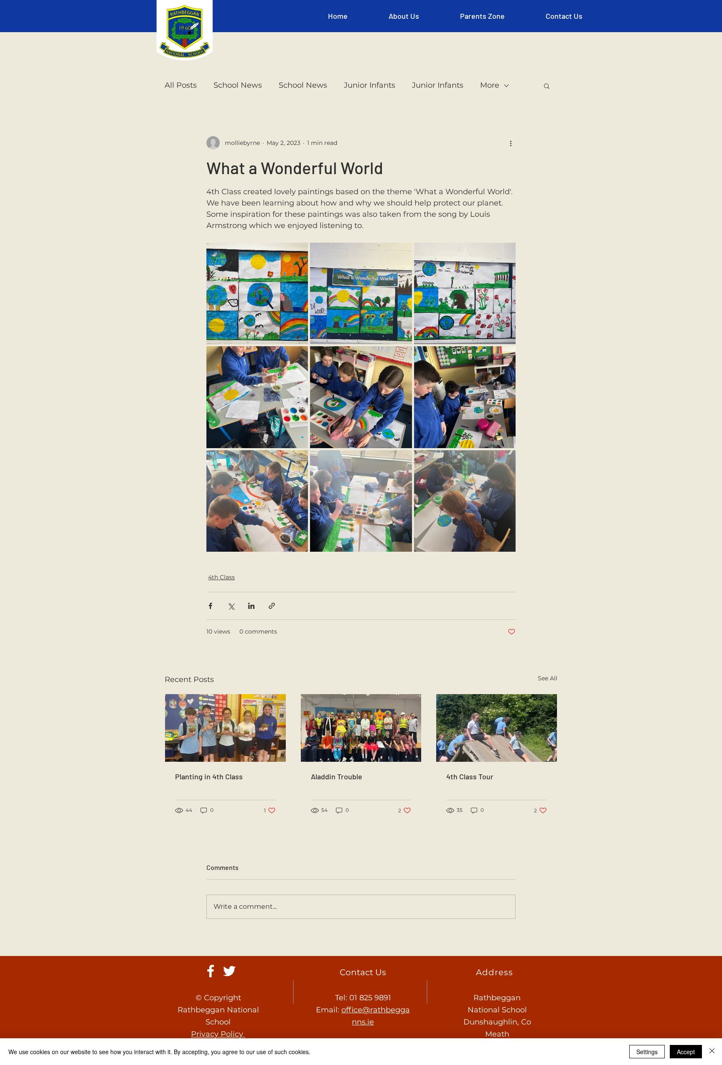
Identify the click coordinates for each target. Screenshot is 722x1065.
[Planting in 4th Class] (225, 728)
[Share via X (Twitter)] (231, 606)
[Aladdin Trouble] (361, 728)
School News (238, 85)
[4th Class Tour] (496, 728)
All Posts (181, 85)
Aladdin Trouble (336, 776)
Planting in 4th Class (209, 776)
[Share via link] (272, 606)
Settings (647, 1051)
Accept (686, 1051)
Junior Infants (369, 85)
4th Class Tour (469, 776)
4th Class (221, 577)
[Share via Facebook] (210, 606)
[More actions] (511, 143)
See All (547, 678)
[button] (404, 15)
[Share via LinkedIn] (251, 606)
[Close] (712, 1051)
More (489, 85)
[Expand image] (257, 293)
